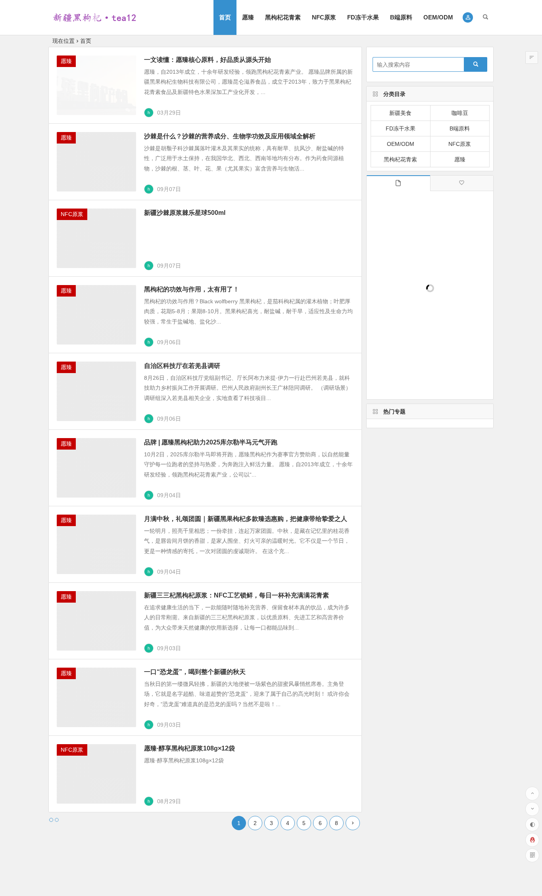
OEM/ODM (438, 17)
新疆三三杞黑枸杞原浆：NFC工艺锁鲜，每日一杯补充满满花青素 (236, 595)
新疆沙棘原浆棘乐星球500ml (184, 212)
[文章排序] (531, 57)
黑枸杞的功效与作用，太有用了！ (191, 289)
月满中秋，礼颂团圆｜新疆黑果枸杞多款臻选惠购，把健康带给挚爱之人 (245, 518)
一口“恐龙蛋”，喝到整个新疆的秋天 (195, 671)
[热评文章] (461, 183)
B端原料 (401, 17)
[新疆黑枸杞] (94, 24)
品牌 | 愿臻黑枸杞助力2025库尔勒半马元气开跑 (210, 442)
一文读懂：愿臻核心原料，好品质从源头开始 (207, 59)
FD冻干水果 (363, 17)
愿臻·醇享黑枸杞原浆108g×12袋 (189, 748)
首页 (225, 17)
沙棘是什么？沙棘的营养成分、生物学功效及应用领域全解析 (229, 136)
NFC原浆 (324, 17)
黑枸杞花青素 (283, 17)
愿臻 (248, 17)
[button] (468, 17)
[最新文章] (398, 183)
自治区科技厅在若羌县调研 (182, 365)
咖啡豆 (460, 113)
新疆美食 (400, 113)
